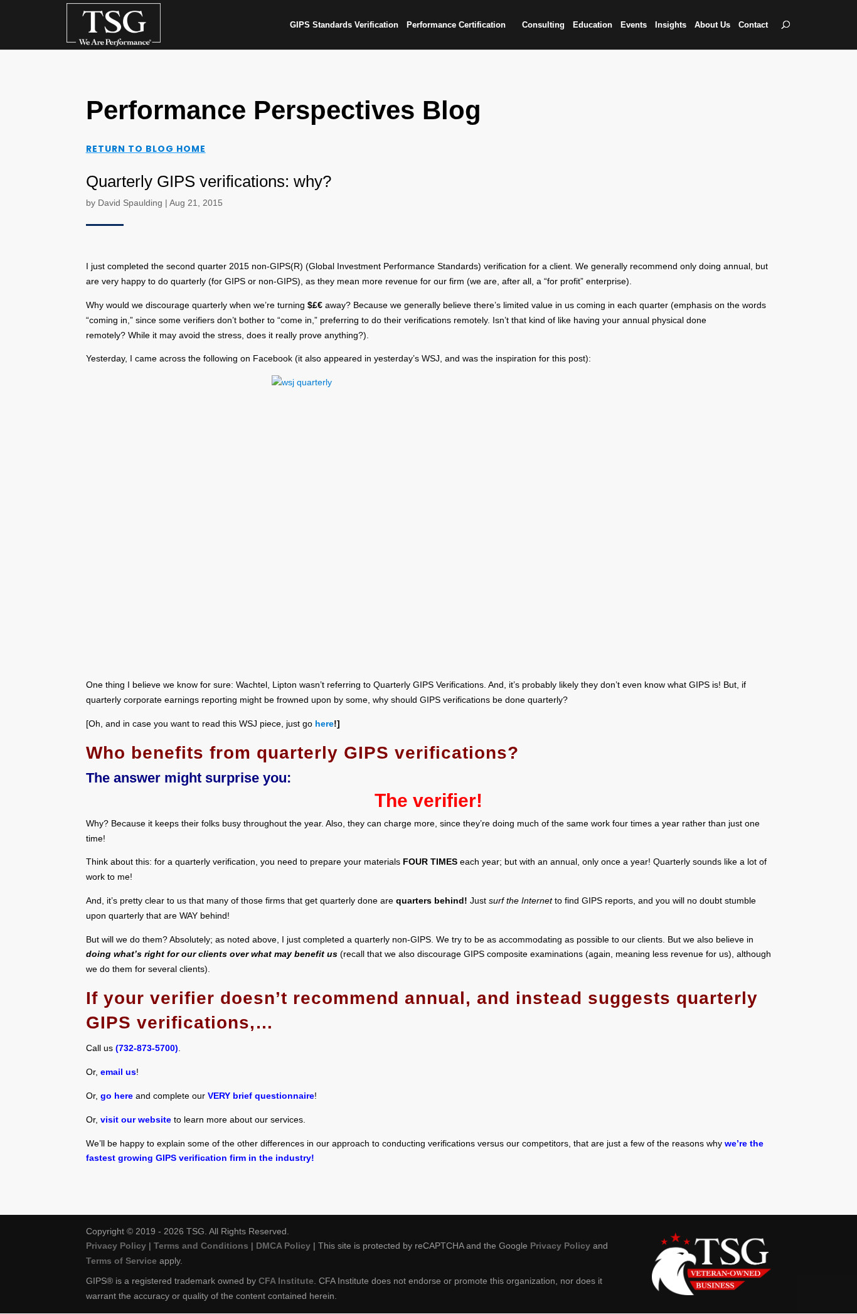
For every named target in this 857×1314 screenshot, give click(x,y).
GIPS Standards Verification (344, 25)
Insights (670, 25)
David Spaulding (130, 203)
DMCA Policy (283, 1246)
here (324, 723)
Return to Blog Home (146, 148)
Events (633, 25)
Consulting (543, 25)
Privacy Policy (116, 1246)
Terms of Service (121, 1261)
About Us (712, 25)
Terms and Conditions (201, 1246)
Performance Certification (456, 25)
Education (592, 25)
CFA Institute (286, 1281)
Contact (753, 25)
